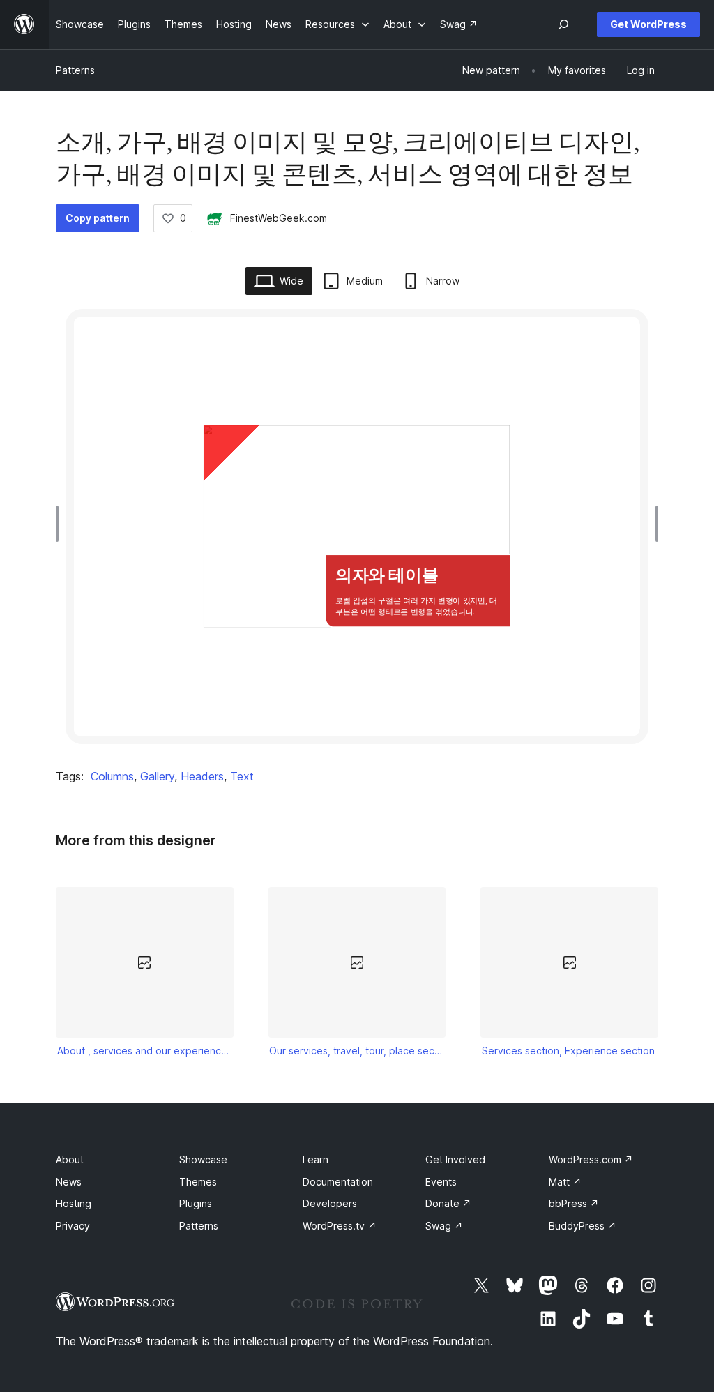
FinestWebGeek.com (278, 218)
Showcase (203, 1159)
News (69, 1182)
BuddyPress (582, 1226)
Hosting (73, 1203)
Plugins (195, 1203)
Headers (202, 776)
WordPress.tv (340, 1226)
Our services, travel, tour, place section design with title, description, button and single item (357, 1051)
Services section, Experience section (568, 1051)
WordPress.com (591, 1159)
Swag (444, 1226)
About (70, 1159)
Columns (112, 776)
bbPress (574, 1203)
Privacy (73, 1226)
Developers (330, 1203)
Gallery (157, 776)
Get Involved (455, 1159)
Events (441, 1182)
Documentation (338, 1182)
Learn (315, 1159)
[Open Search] (563, 24)
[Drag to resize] (61, 524)
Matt (565, 1182)
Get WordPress (648, 24)
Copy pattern (98, 218)
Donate (448, 1203)
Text (242, 776)
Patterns (75, 70)
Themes (198, 1182)
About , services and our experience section (145, 1051)
